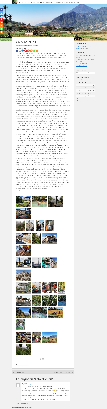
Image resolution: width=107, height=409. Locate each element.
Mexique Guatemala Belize (22, 364)
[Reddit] (28, 51)
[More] (37, 51)
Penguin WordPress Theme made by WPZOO (22, 407)
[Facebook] (17, 51)
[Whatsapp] (34, 51)
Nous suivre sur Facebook (62, 2)
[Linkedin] (22, 51)
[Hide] (0, 35)
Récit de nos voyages (74, 2)
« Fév (77, 101)
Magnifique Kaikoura (81, 65)
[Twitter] (20, 51)
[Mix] (31, 51)
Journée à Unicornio (18, 372)
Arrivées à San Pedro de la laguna (63, 372)
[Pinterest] (25, 51)
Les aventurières (49, 2)
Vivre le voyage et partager (31, 2)
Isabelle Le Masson (28, 45)
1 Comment (35, 45)
